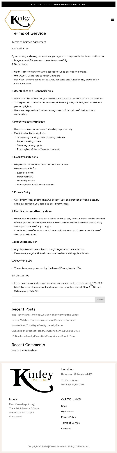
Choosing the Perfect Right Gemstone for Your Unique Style (46, 330)
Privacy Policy (26, 199)
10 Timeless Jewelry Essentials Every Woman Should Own (43, 336)
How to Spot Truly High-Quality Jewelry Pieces (38, 325)
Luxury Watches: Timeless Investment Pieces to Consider (44, 320)
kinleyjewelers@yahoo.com (48, 287)
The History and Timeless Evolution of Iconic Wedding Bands (45, 314)
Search (100, 299)
